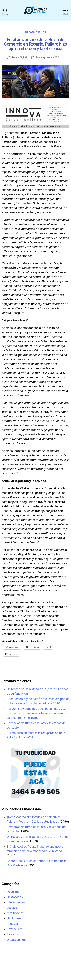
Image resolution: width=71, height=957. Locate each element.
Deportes (13, 891)
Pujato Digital (19, 57)
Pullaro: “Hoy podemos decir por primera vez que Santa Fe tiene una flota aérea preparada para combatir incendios (36, 713)
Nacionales (14, 918)
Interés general (16, 902)
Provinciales (35, 32)
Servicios (13, 934)
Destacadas (15, 897)
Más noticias (15, 913)
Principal (12, 923)
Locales (12, 907)
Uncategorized (17, 939)
